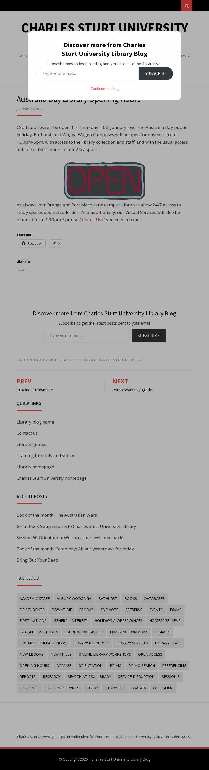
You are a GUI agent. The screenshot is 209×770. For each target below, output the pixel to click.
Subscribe (156, 73)
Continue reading (104, 88)
